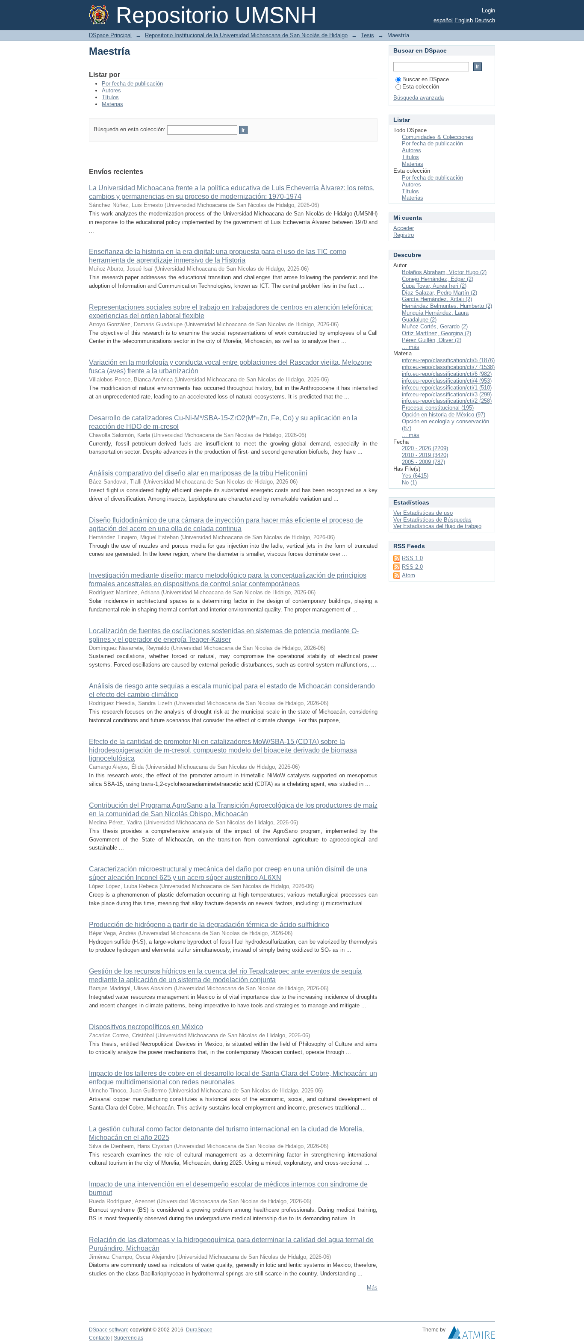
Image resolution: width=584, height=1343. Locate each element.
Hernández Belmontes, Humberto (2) (447, 306)
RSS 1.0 (412, 558)
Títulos (110, 97)
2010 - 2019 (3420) (425, 455)
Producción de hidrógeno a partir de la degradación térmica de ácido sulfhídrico (209, 924)
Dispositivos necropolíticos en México (146, 1026)
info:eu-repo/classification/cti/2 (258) (447, 401)
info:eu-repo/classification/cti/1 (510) (447, 387)
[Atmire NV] (471, 1334)
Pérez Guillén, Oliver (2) (431, 340)
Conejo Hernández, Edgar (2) (437, 279)
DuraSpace (199, 1330)
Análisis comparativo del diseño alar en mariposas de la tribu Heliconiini (198, 473)
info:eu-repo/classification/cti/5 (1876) (448, 360)
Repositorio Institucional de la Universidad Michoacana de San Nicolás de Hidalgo (246, 35)
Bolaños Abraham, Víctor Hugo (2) (444, 272)
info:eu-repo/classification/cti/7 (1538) (448, 367)
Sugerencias (128, 1338)
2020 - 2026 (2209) (425, 448)
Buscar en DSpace (425, 79)
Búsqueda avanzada (418, 97)
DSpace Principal (110, 35)
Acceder (403, 228)
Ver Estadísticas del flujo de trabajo (437, 526)
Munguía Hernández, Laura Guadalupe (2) (435, 316)
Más (372, 1287)
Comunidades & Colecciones (437, 137)
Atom (408, 575)
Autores (111, 90)
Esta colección (420, 86)
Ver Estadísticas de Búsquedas (432, 520)
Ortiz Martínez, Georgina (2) (436, 333)
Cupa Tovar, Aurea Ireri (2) (434, 286)
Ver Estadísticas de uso (423, 513)
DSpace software (109, 1330)
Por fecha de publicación (132, 83)
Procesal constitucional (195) (438, 407)
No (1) (409, 482)
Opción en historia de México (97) (443, 414)
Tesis (367, 35)
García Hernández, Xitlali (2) (437, 299)
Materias (112, 104)
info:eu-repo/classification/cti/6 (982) (447, 374)
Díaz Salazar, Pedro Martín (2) (439, 292)
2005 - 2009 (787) (423, 462)
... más (410, 347)
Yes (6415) (415, 475)
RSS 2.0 (412, 567)
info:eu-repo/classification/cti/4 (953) (447, 381)
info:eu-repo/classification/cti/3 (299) (447, 394)
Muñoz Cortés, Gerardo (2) (435, 326)
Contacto (99, 1338)
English (463, 20)
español (443, 20)
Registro (403, 235)
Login (488, 10)
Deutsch (485, 20)
